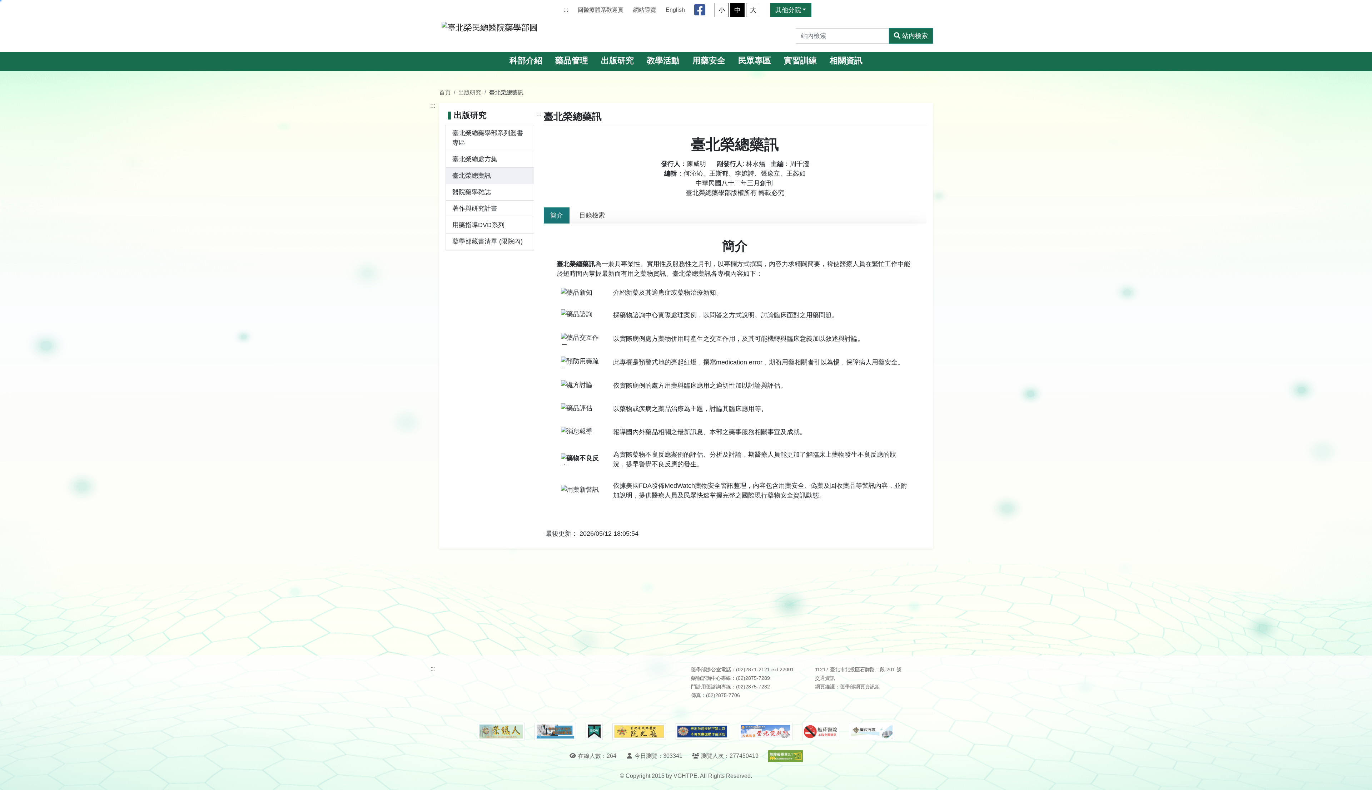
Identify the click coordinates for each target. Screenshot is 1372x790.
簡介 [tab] (556, 215)
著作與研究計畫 (474, 208)
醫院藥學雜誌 (471, 192)
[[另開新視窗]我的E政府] (594, 732)
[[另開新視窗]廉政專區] (871, 732)
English (675, 10)
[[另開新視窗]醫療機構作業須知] (702, 731)
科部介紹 (525, 60)
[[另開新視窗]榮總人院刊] (501, 732)
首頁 (445, 92)
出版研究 (617, 60)
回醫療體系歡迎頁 (600, 10)
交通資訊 (825, 678)
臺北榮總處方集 (474, 159)
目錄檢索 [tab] (592, 215)
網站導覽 (644, 10)
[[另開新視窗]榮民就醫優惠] (555, 732)
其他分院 (788, 10)
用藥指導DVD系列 (478, 225)
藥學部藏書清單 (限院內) (487, 241)
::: (566, 10)
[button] (1360, 777)
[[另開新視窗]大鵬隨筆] (765, 731)
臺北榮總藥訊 (471, 175)
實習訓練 (800, 60)
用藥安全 (708, 60)
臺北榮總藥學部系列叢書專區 (487, 137)
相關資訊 (846, 60)
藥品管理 (571, 60)
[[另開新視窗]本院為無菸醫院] (820, 732)
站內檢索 (915, 35)
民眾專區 (754, 60)
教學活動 (663, 60)
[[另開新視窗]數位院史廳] (639, 731)
